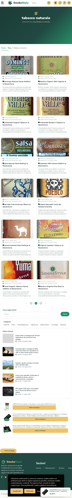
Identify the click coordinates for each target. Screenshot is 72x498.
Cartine (6, 325)
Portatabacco (23, 325)
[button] (55, 3)
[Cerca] (49, 3)
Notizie (63, 325)
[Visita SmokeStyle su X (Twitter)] (6, 477)
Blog (9, 48)
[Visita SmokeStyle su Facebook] (1, 477)
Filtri (13, 325)
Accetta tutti (17, 491)
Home (3, 48)
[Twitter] (69, 3)
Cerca (65, 314)
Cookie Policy (15, 485)
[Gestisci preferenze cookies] (55, 3)
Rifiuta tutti (29, 491)
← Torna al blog (8, 451)
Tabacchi (34, 325)
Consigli (55, 325)
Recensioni (44, 325)
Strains (61, 468)
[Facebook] (64, 3)
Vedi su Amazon (34, 407)
